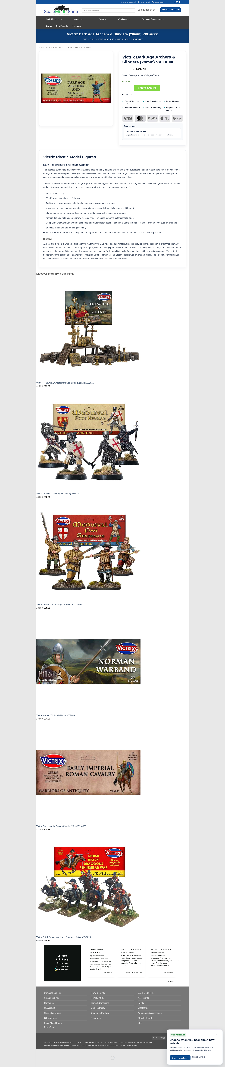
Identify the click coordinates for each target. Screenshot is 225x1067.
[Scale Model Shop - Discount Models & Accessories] (61, 9)
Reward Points (98, 993)
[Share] (54, 1051)
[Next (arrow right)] (46, 1062)
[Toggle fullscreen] (46, 1051)
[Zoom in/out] (38, 1051)
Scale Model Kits (53, 19)
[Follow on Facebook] (172, 2)
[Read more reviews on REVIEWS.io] (62, 970)
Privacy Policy (97, 998)
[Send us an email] (179, 2)
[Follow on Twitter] (177, 2)
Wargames (138, 39)
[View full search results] (84, 6)
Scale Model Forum (53, 1023)
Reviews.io (96, 1018)
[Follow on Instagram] (174, 2)
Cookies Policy (98, 1008)
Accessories (79, 19)
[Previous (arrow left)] (38, 1062)
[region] (131, 961)
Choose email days (180, 1058)
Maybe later (198, 1057)
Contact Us (49, 1003)
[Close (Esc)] (61, 1051)
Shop (92, 39)
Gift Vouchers (50, 1018)
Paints (101, 19)
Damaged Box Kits (52, 993)
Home (84, 39)
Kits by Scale (123, 39)
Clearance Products (100, 1013)
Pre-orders (76, 26)
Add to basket (147, 88)
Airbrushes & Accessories (150, 1013)
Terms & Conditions (100, 1003)
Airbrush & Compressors (152, 19)
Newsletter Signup (52, 1013)
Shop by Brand (145, 1018)
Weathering (122, 19)
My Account (49, 1008)
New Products (62, 26)
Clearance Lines (51, 998)
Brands (49, 26)
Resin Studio (50, 1027)
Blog (140, 1023)
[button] (84, 961)
